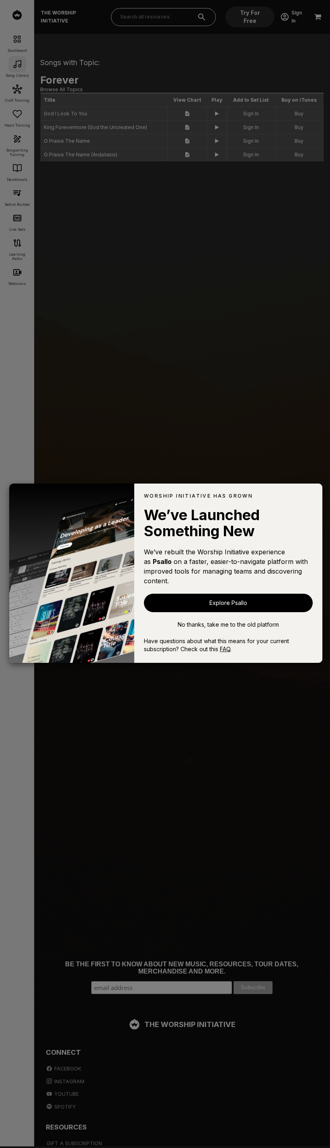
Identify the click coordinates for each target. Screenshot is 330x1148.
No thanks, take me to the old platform (228, 624)
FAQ (225, 649)
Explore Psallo (228, 602)
